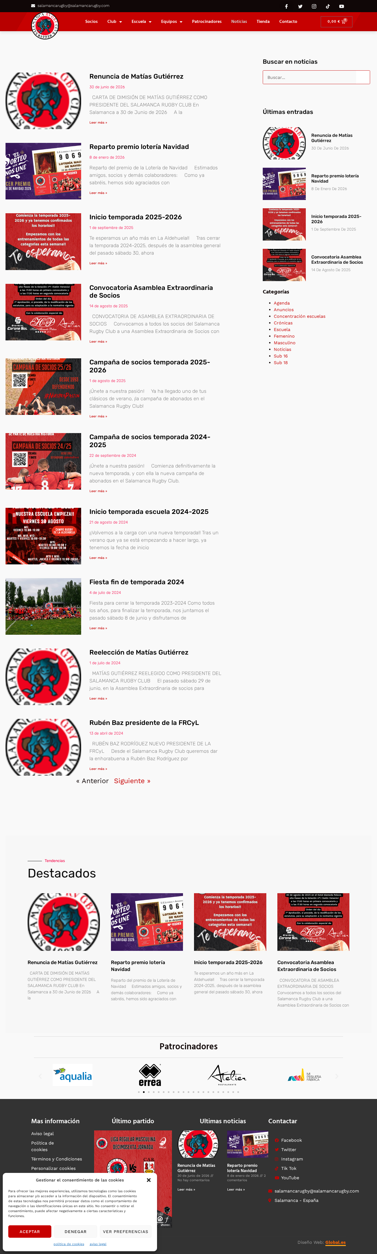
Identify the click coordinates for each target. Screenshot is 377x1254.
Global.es (335, 1242)
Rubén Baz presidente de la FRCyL (144, 723)
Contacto (288, 21)
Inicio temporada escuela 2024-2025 (149, 512)
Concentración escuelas (299, 316)
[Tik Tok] (328, 6)
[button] (149, 1180)
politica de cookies (69, 1244)
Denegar (76, 1231)
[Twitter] (300, 6)
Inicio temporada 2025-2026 (135, 217)
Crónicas (283, 322)
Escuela (139, 21)
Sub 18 (281, 362)
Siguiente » (132, 781)
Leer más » (98, 122)
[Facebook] (286, 6)
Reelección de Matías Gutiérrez (139, 652)
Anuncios (284, 309)
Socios (91, 21)
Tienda (263, 21)
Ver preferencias (125, 1231)
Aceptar (30, 1231)
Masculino (285, 342)
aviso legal (98, 1244)
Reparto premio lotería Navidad (139, 147)
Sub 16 (281, 356)
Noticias (239, 21)
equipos (169, 21)
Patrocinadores (207, 21)
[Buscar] (363, 77)
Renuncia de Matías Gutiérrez (136, 76)
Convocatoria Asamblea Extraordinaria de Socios (337, 259)
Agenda (282, 303)
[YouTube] (342, 6)
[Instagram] (314, 6)
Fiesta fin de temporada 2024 (136, 582)
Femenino (284, 336)
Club (111, 21)
